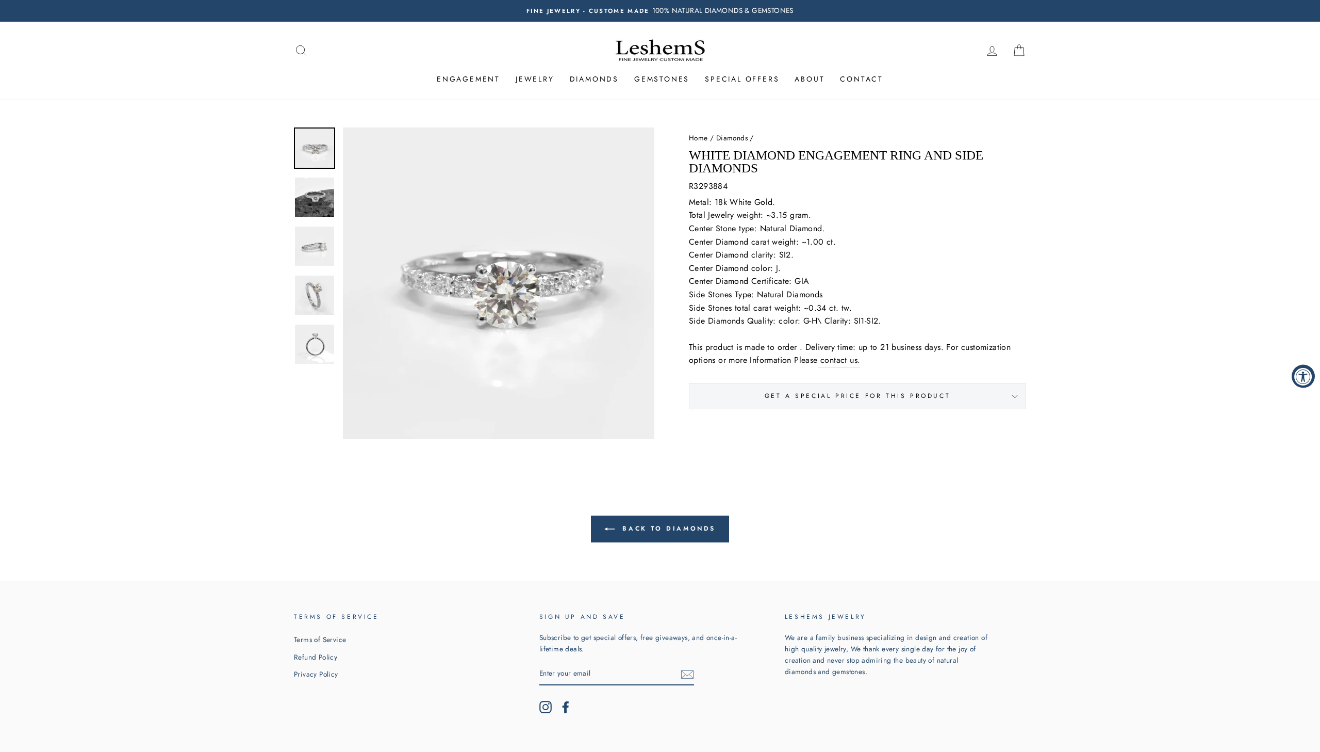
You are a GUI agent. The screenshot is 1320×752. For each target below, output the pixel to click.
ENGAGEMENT (468, 79)
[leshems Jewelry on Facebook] (565, 707)
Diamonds (594, 79)
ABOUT (809, 79)
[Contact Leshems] (819, 360)
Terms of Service (320, 639)
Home (698, 138)
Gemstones (661, 79)
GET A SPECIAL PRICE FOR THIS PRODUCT (858, 396)
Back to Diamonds (667, 528)
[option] (660, 11)
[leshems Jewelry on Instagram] (545, 707)
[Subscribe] (687, 674)
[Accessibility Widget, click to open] (1303, 376)
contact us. (840, 360)
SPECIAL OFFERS (742, 79)
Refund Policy (315, 657)
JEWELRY (535, 79)
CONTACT (861, 79)
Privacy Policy (316, 674)
